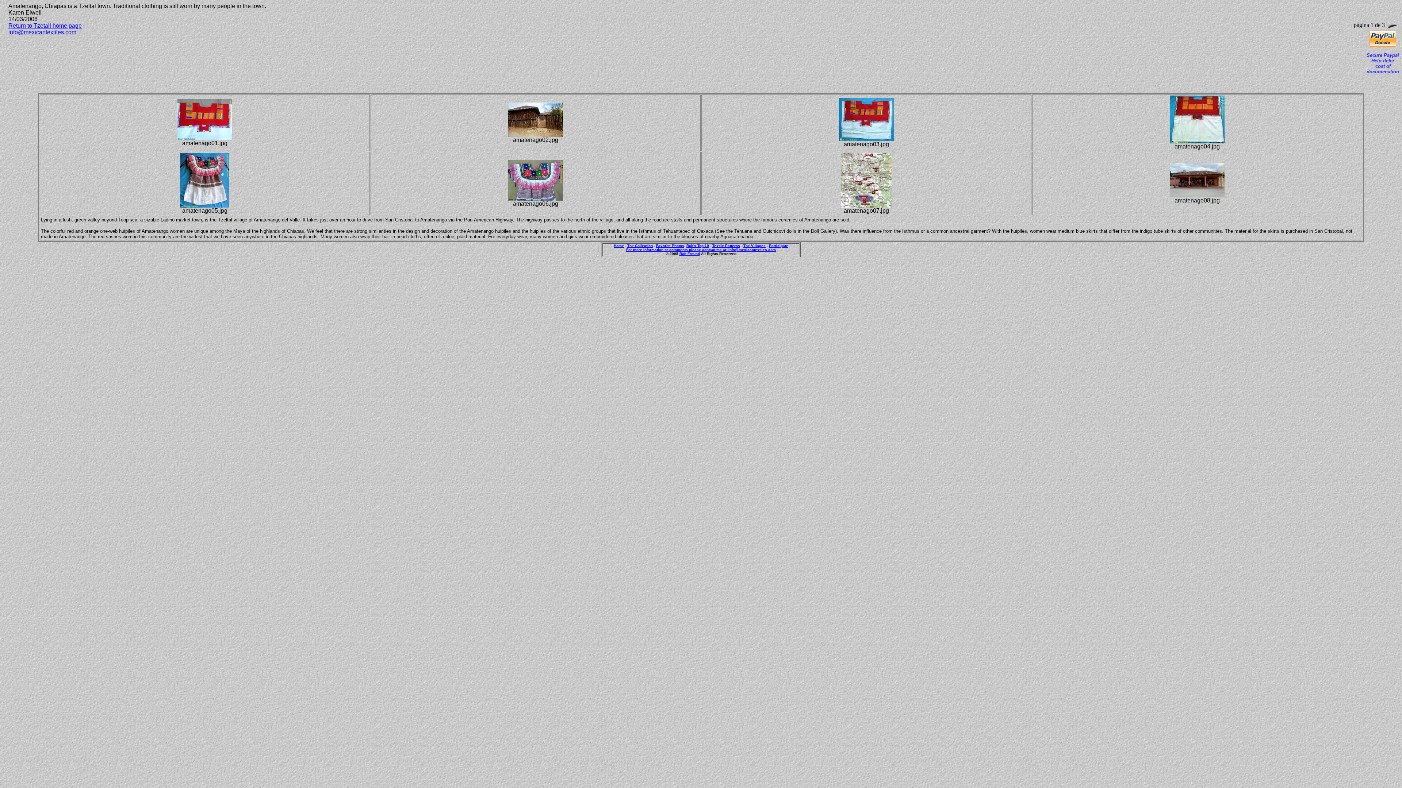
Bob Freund (689, 254)
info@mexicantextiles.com (42, 32)
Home (619, 246)
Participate (778, 246)
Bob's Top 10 (697, 246)
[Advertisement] (141, 58)
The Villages (754, 246)
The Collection (640, 246)
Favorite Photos (670, 246)
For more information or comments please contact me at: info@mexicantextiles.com (701, 250)
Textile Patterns (726, 246)
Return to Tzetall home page (45, 26)
